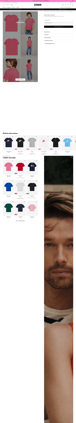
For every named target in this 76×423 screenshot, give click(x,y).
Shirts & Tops (62, 11)
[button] (58, 20)
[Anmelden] (65, 4)
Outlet (5, 2)
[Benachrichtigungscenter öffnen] (67, 5)
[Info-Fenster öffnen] (72, 0)
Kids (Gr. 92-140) (52, 11)
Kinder (12, 4)
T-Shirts (66, 11)
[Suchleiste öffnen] (60, 7)
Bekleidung (57, 11)
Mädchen (48, 11)
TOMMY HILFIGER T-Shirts (72, 11)
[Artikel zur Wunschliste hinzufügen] (12, 136)
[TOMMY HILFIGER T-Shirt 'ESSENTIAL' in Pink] (11, 46)
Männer (8, 4)
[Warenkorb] (72, 4)
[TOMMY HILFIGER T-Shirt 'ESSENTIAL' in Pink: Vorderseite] (11, 23)
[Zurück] (4, 12)
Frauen (4, 4)
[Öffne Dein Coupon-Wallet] (62, 4)
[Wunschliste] (70, 4)
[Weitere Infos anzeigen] (8, 153)
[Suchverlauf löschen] (72, 7)
